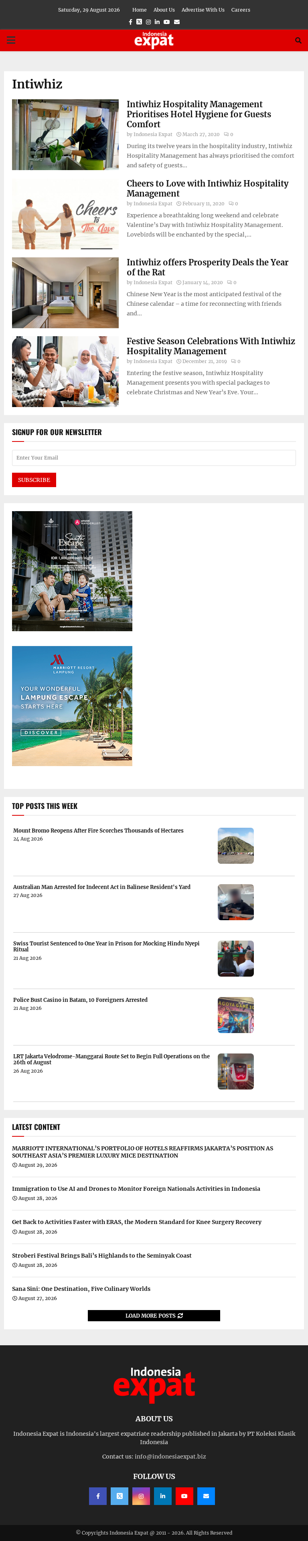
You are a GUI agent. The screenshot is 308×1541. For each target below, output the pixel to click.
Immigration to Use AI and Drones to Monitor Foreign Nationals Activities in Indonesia (136, 1188)
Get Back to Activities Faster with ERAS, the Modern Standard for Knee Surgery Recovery (136, 1222)
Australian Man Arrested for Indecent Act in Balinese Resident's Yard (101, 887)
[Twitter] (119, 1496)
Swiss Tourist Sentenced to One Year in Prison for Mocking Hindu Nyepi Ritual (106, 947)
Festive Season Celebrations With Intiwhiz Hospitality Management (211, 346)
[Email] (206, 1496)
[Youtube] (184, 1496)
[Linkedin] (163, 1496)
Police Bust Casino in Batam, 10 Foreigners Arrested (80, 1000)
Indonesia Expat (153, 134)
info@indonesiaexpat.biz (170, 1456)
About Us (164, 10)
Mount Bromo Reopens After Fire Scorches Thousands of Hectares (98, 831)
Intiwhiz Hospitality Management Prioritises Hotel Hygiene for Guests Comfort (199, 114)
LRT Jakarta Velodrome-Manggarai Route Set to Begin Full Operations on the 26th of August (111, 1059)
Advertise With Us (203, 10)
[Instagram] (141, 1496)
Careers (240, 10)
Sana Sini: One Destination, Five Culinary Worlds (81, 1288)
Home (139, 10)
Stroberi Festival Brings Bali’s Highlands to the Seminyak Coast (102, 1255)
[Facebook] (98, 1496)
